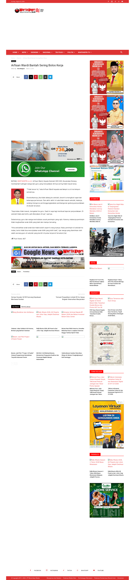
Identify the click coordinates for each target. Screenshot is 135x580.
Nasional (47, 52)
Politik (70, 52)
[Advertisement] (85, 10)
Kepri (24, 52)
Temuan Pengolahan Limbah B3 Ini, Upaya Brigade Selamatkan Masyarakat (70, 298)
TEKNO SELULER (96, 371)
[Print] (45, 77)
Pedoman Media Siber (69, 578)
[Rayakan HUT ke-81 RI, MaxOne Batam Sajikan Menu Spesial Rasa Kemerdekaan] (98, 272)
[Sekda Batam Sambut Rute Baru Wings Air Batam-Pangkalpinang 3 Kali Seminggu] (73, 343)
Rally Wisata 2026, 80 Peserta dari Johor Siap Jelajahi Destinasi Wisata (116, 473)
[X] (31, 77)
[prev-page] (12, 363)
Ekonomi (34, 52)
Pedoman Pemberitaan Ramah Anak (104, 578)
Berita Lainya (26, 307)
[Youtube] (122, 1)
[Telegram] (50, 77)
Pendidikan (26, 271)
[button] (121, 52)
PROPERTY (95, 293)
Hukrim (19, 58)
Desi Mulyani (21, 68)
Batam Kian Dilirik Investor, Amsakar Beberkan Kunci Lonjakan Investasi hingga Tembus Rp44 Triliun (73, 331)
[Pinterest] (36, 77)
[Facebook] (108, 1)
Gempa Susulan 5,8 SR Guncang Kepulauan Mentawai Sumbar (26, 298)
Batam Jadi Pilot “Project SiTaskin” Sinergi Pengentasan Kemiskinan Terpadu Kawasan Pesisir (22, 355)
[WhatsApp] (118, 1)
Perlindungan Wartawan (85, 578)
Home (15, 52)
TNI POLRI (59, 52)
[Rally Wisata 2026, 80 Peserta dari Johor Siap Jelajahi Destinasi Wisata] (47, 319)
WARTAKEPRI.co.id (24, 181)
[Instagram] (111, 1)
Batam (19, 271)
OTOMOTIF (95, 199)
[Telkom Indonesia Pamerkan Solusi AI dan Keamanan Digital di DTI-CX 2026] (116, 381)
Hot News (15, 307)
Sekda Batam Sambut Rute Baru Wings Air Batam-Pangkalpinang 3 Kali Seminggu (72, 355)
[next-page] (16, 363)
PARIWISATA (95, 454)
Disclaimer (120, 578)
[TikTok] (115, 1)
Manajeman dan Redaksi (54, 578)
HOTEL (93, 263)
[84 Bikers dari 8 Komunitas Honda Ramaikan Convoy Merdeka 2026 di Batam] (98, 208)
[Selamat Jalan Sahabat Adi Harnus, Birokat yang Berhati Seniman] (22, 319)
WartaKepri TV (84, 52)
